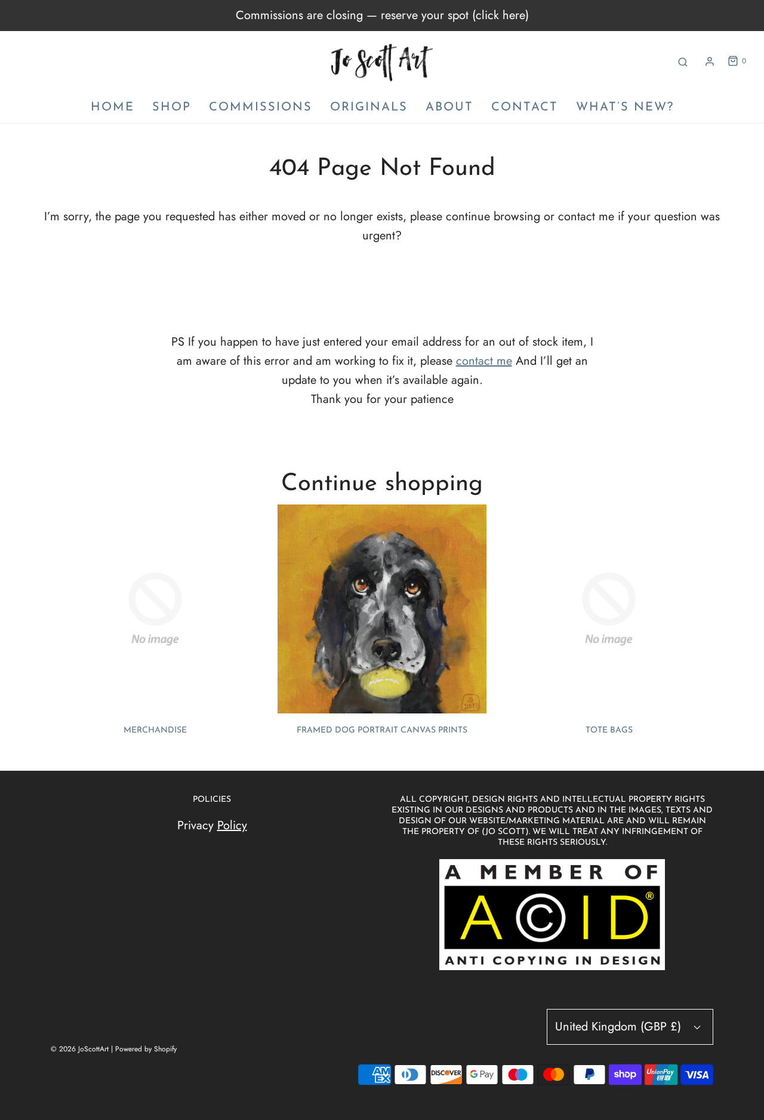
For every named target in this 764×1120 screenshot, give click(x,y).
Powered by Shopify (146, 1049)
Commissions (260, 107)
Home (112, 107)
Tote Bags (609, 730)
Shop (171, 107)
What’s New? (625, 107)
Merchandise (155, 730)
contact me (484, 361)
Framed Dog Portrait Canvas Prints (382, 730)
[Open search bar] (683, 61)
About (449, 107)
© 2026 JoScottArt (80, 1049)
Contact (524, 107)
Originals (369, 107)
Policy (232, 825)
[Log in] (710, 61)
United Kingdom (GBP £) (620, 1026)
